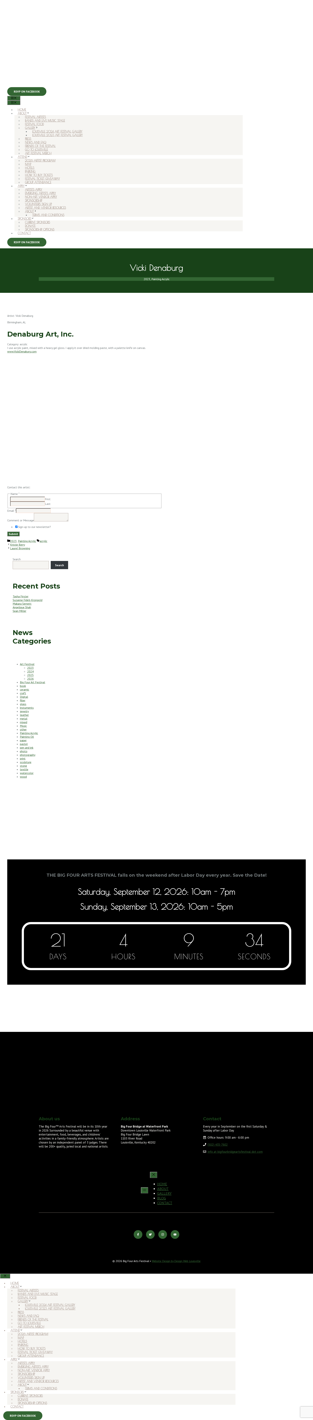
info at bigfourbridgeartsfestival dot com (235, 1152)
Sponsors (24, 218)
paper (23, 740)
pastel (24, 744)
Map (28, 164)
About (22, 113)
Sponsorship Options (39, 229)
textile (24, 769)
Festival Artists (35, 117)
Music (23, 726)
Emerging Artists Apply (40, 193)
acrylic (43, 541)
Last (48, 504)
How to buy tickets (39, 175)
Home (22, 109)
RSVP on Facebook (27, 91)
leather (24, 715)
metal (23, 718)
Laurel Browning (20, 548)
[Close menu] (153, 1175)
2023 (13, 541)
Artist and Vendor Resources (45, 207)
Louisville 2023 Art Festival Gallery (57, 135)
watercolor (27, 773)
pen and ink (26, 747)
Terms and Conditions (48, 215)
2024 (30, 671)
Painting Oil (27, 737)
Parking (30, 171)
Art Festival (27, 664)
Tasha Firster (20, 596)
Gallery (30, 127)
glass (23, 704)
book (23, 686)
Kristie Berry (17, 544)
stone (23, 766)
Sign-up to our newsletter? (34, 527)
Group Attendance (38, 182)
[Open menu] (144, 1190)
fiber (22, 700)
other (23, 729)
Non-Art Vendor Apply (41, 196)
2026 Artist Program (40, 160)
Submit (13, 534)
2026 (30, 678)
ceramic (24, 689)
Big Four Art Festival (32, 682)
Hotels (29, 167)
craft (23, 693)
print (23, 758)
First (48, 499)
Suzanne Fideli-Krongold (27, 600)
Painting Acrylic (27, 541)
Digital (24, 697)
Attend (22, 156)
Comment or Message (20, 520)
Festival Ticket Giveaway (42, 178)
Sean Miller (19, 611)
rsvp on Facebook (23, 1415)
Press (28, 138)
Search (17, 559)
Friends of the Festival (40, 146)
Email (11, 510)
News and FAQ (35, 142)
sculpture (25, 762)
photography (27, 755)
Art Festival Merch (38, 153)
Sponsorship (33, 200)
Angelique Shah (22, 607)
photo (23, 751)
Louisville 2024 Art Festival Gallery (57, 131)
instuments (27, 707)
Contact (24, 233)
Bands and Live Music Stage (45, 120)
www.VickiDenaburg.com (22, 351)
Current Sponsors (37, 222)
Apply (21, 186)
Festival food (34, 124)
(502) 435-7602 (218, 1145)
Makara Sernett (22, 603)
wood (23, 776)
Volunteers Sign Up (38, 204)
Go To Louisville (36, 149)
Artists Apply (33, 189)
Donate (30, 225)
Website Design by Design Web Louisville (176, 1261)
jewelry (24, 711)
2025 (30, 675)
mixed (23, 722)
